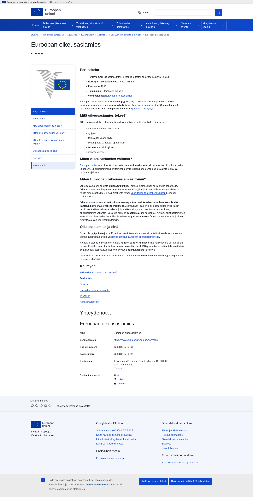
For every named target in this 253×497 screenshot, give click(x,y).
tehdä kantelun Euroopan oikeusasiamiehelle (135, 237)
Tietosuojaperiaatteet (172, 435)
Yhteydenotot (40, 165)
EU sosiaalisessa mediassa (110, 458)
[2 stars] (34, 405)
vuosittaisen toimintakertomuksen (148, 193)
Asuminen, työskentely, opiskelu (158, 25)
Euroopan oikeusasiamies (118, 95)
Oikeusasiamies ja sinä (45, 151)
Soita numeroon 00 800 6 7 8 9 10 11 (115, 430)
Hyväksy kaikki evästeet (153, 481)
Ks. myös (37, 158)
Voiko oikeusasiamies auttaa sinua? (98, 272)
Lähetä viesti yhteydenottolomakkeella (116, 439)
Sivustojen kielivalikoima (174, 430)
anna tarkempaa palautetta (75, 405)
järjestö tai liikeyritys (142, 108)
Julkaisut (84, 284)
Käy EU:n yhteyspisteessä (109, 443)
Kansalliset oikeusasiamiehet (95, 290)
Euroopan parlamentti (91, 165)
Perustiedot (39, 118)
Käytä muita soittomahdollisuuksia (114, 435)
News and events (186, 25)
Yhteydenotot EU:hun (209, 25)
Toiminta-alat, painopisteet (123, 25)
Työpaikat (85, 296)
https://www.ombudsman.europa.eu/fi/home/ (136, 340)
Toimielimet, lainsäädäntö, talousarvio (90, 25)
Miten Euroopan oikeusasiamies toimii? (49, 142)
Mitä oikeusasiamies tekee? (47, 126)
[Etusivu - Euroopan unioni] (46, 12)
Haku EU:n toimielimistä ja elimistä (125, 35)
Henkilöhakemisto (89, 302)
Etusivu (36, 25)
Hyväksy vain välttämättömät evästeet (190, 481)
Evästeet (166, 443)
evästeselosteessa (98, 484)
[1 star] (32, 405)
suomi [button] (146, 12)
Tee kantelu (86, 278)
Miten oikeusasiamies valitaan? (49, 133)
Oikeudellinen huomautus (174, 439)
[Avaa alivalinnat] (72, 25)
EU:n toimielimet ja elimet (93, 35)
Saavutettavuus (169, 448)
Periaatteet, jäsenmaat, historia (54, 25)
